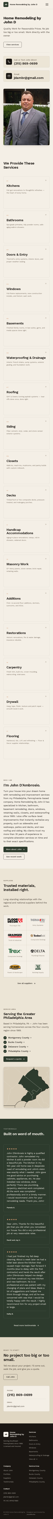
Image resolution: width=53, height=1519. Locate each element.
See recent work (14, 857)
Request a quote (14, 1059)
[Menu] (47, 4)
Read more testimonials (25, 1325)
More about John (14, 849)
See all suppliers (25, 983)
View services (12, 44)
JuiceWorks (30, 1514)
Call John (10, 1377)
